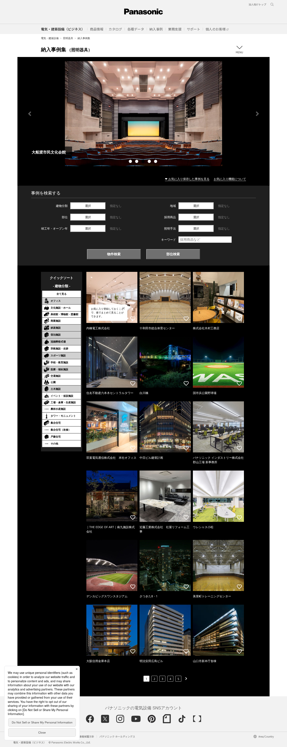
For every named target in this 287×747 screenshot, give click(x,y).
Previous (29, 114)
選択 (88, 206)
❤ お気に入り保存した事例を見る (187, 179)
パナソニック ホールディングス (117, 736)
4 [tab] (150, 162)
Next (257, 114)
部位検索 (173, 254)
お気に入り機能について (230, 179)
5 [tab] (156, 162)
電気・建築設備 (50, 38)
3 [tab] (143, 162)
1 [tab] (131, 162)
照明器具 (68, 38)
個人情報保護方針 (84, 736)
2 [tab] (137, 162)
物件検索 (114, 254)
